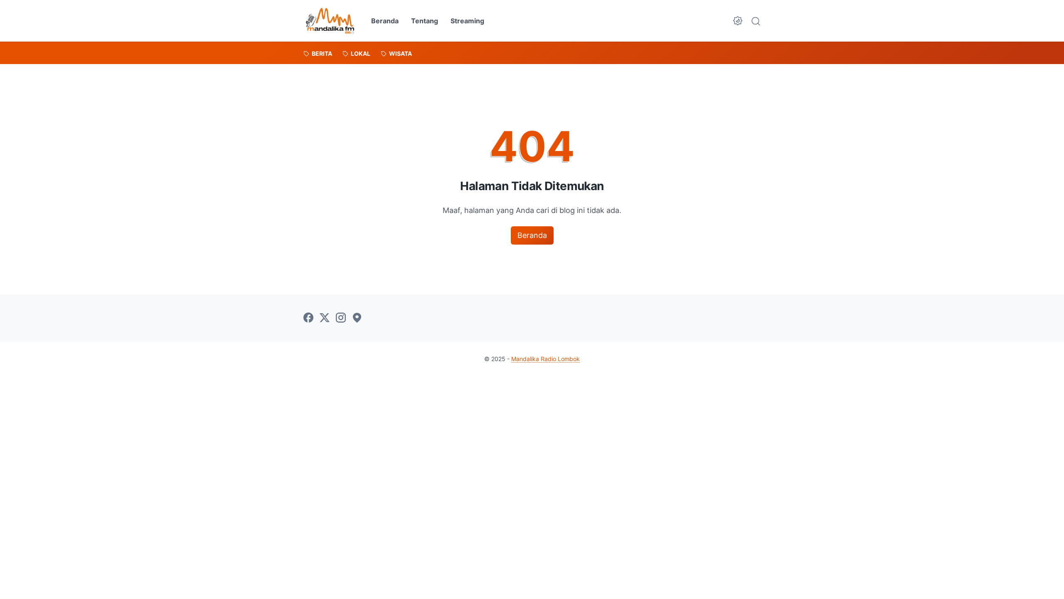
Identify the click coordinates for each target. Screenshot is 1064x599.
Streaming (467, 21)
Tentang (424, 21)
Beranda (385, 21)
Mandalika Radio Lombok (545, 358)
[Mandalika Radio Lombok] (330, 20)
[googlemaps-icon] (357, 318)
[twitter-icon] (325, 318)
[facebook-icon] (308, 318)
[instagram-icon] (341, 318)
